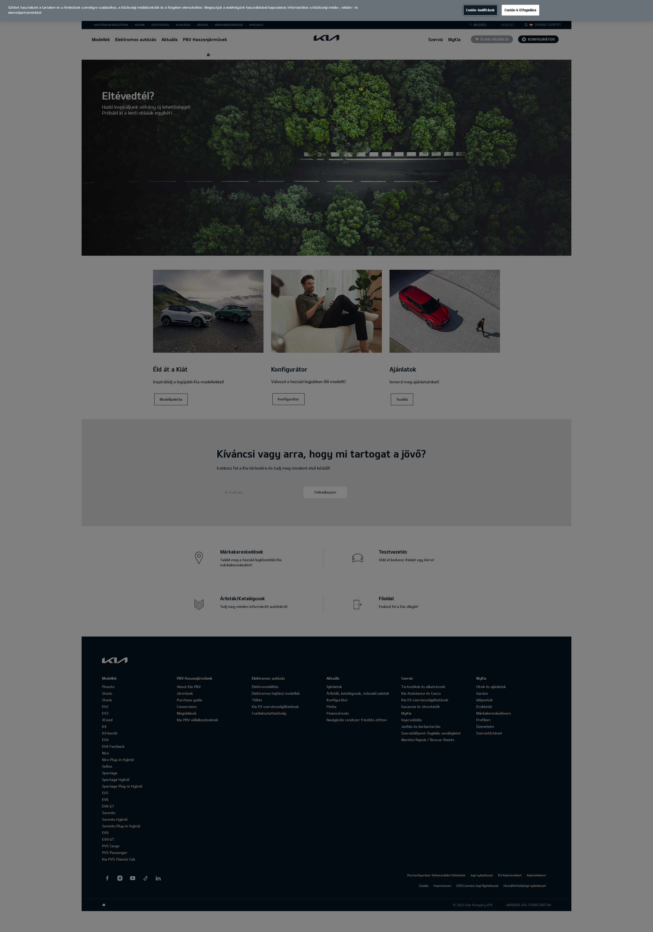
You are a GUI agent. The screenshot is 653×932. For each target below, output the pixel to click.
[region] (326, 10)
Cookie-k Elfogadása (520, 10)
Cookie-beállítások (480, 10)
